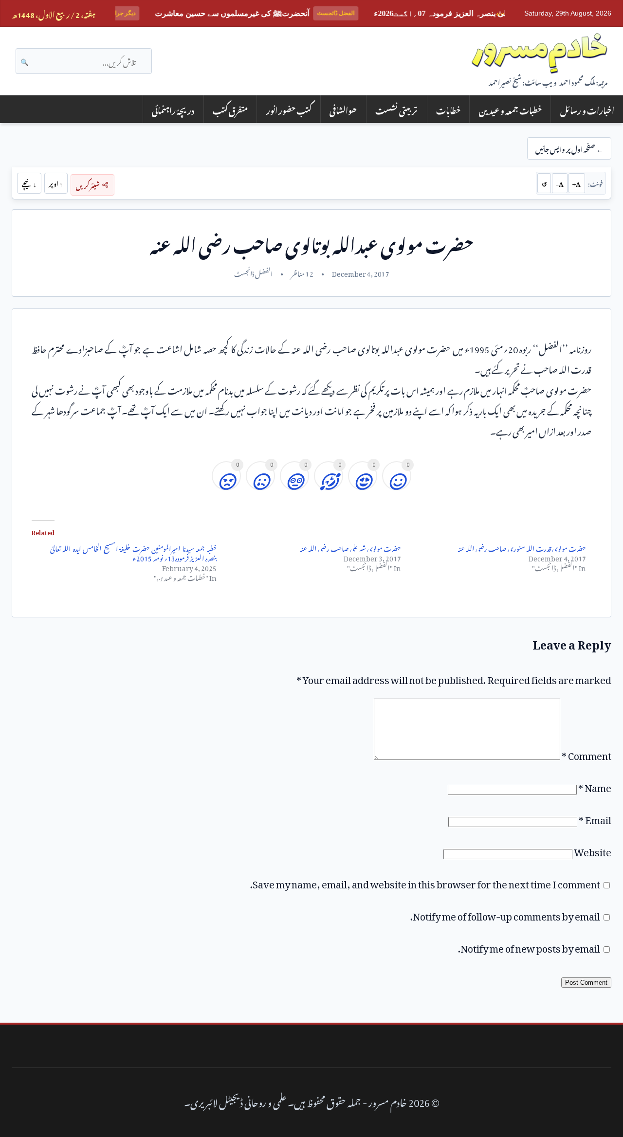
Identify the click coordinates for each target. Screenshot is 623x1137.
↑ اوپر (56, 183)
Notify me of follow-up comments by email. (505, 914)
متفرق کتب (230, 109)
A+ (576, 183)
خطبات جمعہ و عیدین (510, 109)
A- (560, 183)
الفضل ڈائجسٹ (253, 272)
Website (592, 850)
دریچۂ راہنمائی (173, 109)
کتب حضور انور (289, 109)
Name (594, 786)
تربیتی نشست (396, 109)
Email (595, 818)
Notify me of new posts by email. (529, 946)
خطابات (448, 109)
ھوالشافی (343, 109)
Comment (586, 753)
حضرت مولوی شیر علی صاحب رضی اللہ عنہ (350, 547)
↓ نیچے (29, 183)
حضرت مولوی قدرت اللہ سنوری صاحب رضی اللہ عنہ (522, 547)
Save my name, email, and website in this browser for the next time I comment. (425, 882)
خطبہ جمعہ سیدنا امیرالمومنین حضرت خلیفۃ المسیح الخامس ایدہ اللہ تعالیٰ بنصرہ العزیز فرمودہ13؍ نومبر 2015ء (133, 552)
